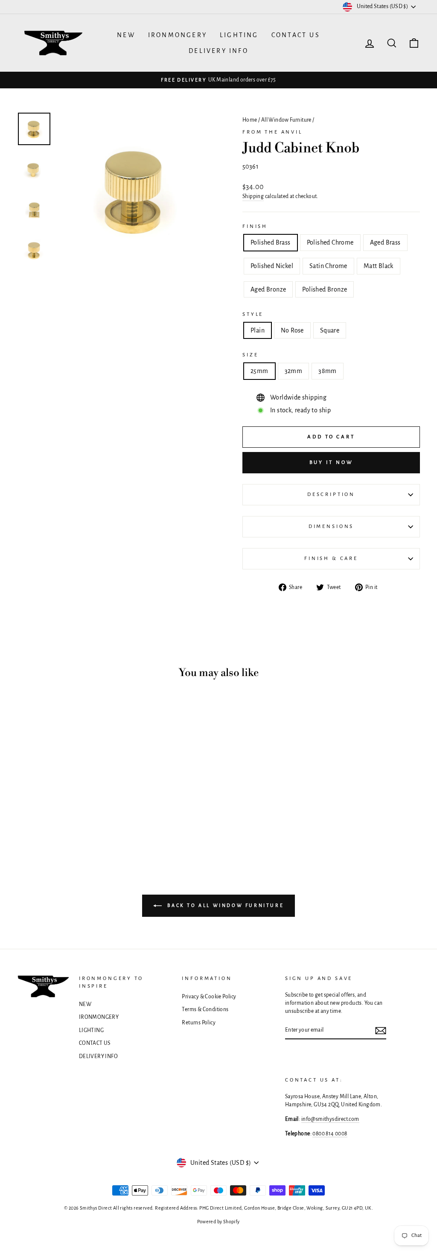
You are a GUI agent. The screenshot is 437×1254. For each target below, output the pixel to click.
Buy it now (331, 462)
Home (249, 120)
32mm (294, 370)
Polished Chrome (330, 242)
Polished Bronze (324, 289)
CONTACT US (295, 35)
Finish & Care (331, 558)
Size (250, 355)
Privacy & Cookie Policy (209, 997)
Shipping (253, 196)
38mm (327, 370)
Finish (255, 226)
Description (331, 494)
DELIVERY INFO (218, 50)
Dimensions (331, 526)
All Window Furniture (286, 120)
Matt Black (378, 265)
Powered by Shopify (218, 1221)
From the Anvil (272, 132)
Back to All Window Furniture (224, 905)
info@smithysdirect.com (330, 1119)
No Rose (292, 330)
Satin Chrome (328, 265)
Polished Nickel (272, 265)
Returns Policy (199, 1023)
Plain (258, 330)
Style (252, 314)
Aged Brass (385, 242)
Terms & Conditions (205, 1009)
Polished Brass (271, 242)
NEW (126, 35)
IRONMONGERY (177, 35)
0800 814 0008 (329, 1134)
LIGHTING (239, 35)
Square (329, 330)
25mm (259, 370)
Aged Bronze (268, 289)
